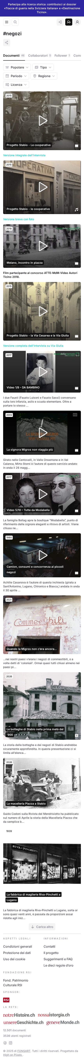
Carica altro (44, 927)
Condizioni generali (17, 946)
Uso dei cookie (14, 959)
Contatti (49, 946)
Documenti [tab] (13, 55)
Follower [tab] (62, 55)
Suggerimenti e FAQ (58, 959)
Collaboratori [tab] (39, 55)
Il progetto (51, 953)
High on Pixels (13, 1054)
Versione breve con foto (18, 219)
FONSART (23, 1051)
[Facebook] (5, 1043)
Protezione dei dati (17, 953)
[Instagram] (11, 1043)
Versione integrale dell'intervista (24, 155)
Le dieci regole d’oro (58, 965)
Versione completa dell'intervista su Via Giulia (33, 345)
